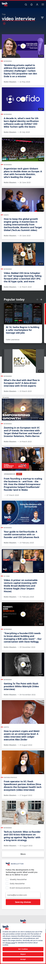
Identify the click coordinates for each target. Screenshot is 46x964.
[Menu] (43, 5)
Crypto (6, 727)
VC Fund (7, 576)
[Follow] (4, 23)
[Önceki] (37, 299)
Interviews (8, 61)
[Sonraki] (41, 299)
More (23, 854)
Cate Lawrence (12, 339)
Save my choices (23, 902)
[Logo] (6, 4)
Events (6, 215)
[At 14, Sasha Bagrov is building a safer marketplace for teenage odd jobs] (23, 313)
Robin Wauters (10, 82)
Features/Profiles (10, 777)
